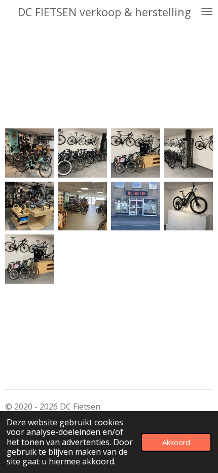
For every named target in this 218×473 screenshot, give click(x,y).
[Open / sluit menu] (207, 11)
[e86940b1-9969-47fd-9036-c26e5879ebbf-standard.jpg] (135, 206)
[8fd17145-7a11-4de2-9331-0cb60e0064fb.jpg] (188, 153)
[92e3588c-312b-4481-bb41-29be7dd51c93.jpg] (135, 153)
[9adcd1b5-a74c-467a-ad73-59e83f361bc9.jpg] (83, 153)
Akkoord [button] (176, 442)
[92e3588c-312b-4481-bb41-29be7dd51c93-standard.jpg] (29, 259)
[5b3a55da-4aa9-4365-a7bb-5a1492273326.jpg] (29, 153)
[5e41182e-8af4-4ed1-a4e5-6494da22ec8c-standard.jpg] (188, 206)
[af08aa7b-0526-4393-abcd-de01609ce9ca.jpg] (29, 206)
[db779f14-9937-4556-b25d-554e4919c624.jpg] (83, 206)
